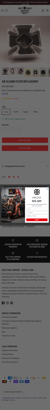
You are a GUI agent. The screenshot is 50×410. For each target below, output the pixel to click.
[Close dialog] (47, 189)
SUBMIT (37, 219)
